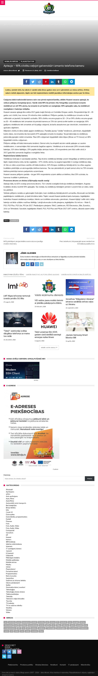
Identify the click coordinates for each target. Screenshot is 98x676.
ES (58, 622)
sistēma (34, 628)
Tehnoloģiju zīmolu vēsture (15, 592)
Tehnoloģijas (10, 590)
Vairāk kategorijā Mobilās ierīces (76, 274)
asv (5, 622)
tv (68, 628)
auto (18, 622)
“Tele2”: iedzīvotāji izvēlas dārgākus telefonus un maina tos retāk (17, 333)
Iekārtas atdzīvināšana (14, 544)
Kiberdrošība (85, 665)
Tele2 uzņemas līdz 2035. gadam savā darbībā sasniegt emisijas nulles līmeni (48, 334)
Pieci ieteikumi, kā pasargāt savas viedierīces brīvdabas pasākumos (77, 241)
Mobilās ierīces (15, 25)
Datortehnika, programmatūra (16, 517)
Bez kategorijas (11, 505)
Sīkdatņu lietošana (41, 665)
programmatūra (10, 628)
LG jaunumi (10, 553)
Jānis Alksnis (13, 70)
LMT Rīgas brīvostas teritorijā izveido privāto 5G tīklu (17, 297)
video (17, 631)
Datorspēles (10, 514)
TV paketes (10, 603)
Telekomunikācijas (12, 594)
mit (53, 625)
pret (85, 625)
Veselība (9, 608)
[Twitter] (9, 652)
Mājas (59, 625)
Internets (9, 546)
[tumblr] (58, 82)
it (19, 625)
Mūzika (8, 565)
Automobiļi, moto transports (16, 503)
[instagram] (9, 656)
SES (28, 628)
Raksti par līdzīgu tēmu (14, 274)
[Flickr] (19, 652)
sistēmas (42, 628)
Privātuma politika (26, 665)
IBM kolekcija (10, 542)
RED (19, 628)
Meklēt (89, 479)
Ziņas (41, 631)
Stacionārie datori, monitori (15, 587)
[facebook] (26, 82)
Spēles (8, 585)
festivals (63, 622)
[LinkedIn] (14, 652)
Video (8, 612)
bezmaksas (26, 622)
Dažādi (8, 519)
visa (22, 631)
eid (47, 622)
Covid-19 (9, 512)
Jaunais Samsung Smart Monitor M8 (77, 336)
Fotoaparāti (10, 530)
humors (8, 539)
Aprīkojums (10, 492)
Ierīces (82, 622)
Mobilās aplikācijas (12, 560)
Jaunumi (9, 551)
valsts (6, 631)
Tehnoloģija (51, 628)
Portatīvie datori (12, 571)
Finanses (9, 521)
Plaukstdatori (27, 61)
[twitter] (33, 82)
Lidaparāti (9, 555)
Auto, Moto (10, 499)
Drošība (41, 622)
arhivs (8, 494)
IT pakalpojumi (73, 665)
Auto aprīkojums (12, 496)
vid (12, 631)
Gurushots (9, 533)
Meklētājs (7, 475)
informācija (8, 625)
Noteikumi (54, 665)
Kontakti (63, 665)
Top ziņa (9, 601)
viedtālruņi (14, 220)
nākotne (65, 625)
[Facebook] (4, 652)
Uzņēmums (84, 628)
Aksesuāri (9, 489)
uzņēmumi (74, 628)
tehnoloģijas (61, 628)
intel (15, 625)
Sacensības (10, 578)
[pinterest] (46, 82)
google (75, 622)
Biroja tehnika (11, 508)
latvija (42, 625)
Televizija (9, 596)
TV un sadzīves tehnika (14, 605)
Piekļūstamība (13, 665)
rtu (24, 628)
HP (7, 535)
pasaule (79, 625)
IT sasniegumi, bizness (13, 549)
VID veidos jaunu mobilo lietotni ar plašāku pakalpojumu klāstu (49, 301)
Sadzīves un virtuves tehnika (16, 580)
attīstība (12, 622)
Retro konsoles (11, 576)
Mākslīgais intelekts (13, 558)
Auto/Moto (10, 501)
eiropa (52, 622)
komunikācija (33, 625)
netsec (8, 567)
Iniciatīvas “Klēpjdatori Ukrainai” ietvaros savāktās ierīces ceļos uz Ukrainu (80, 301)
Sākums (6, 25)
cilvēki (34, 622)
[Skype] (4, 656)
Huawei (8, 537)
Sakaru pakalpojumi (13, 583)
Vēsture (8, 610)
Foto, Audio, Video (12, 526)
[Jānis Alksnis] (49, 2)
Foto (7, 524)
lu (49, 625)
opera (73, 625)
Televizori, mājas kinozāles (15, 599)
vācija (27, 631)
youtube (34, 631)
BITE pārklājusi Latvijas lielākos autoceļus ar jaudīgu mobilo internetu (23, 241)
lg (46, 625)
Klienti (24, 625)
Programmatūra (11, 574)
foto (69, 622)
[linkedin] (52, 82)
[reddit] (39, 82)
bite (7, 510)
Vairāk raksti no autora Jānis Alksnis (42, 274)
